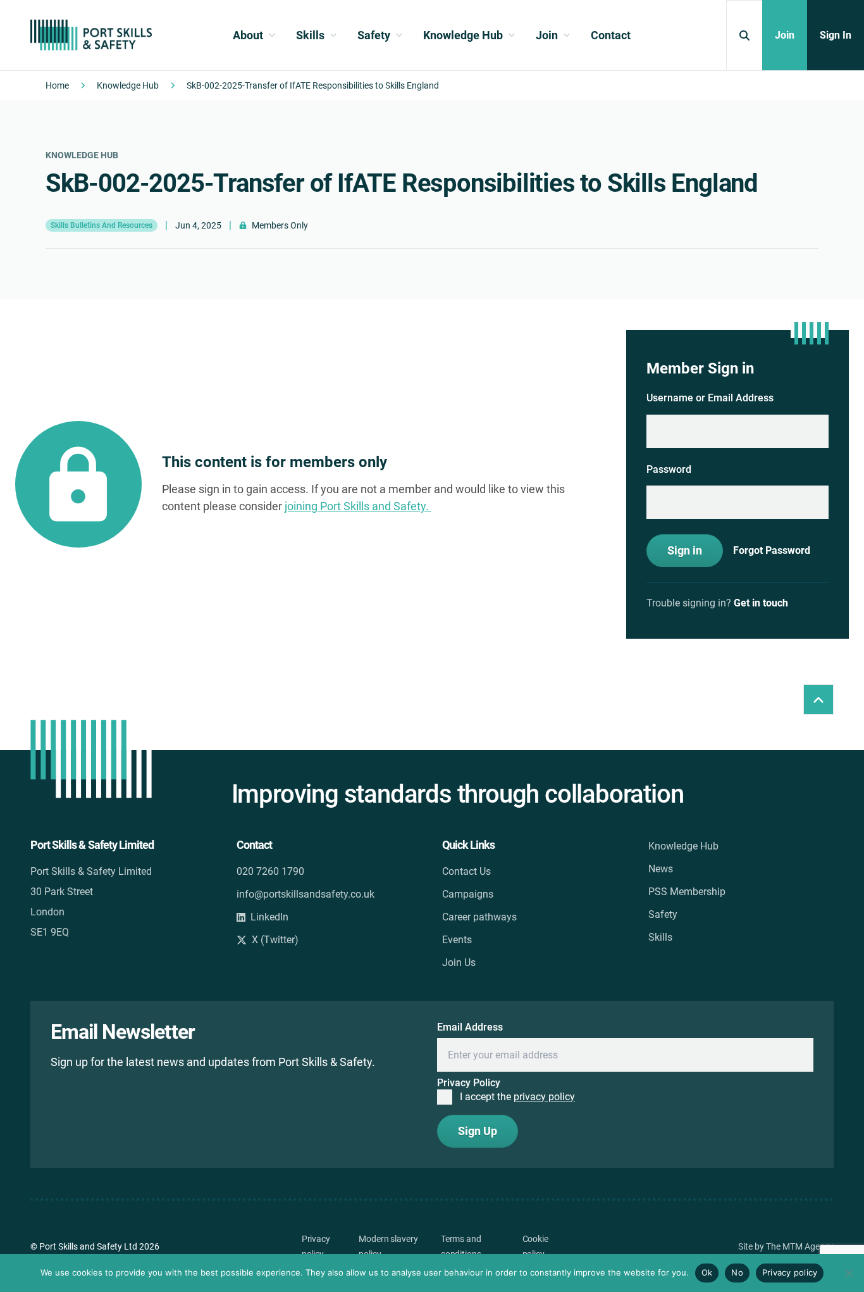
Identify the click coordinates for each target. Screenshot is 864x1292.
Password (668, 469)
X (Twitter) (275, 940)
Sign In (835, 35)
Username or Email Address (710, 398)
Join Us (459, 962)
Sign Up (477, 1131)
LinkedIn (269, 917)
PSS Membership (686, 892)
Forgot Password (771, 551)
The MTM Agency (800, 1246)
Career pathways (479, 917)
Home (57, 85)
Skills (660, 937)
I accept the (517, 1097)
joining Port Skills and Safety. (358, 506)
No (737, 1272)
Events (457, 940)
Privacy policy (790, 1272)
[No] (848, 1273)
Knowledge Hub (128, 85)
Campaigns (467, 894)
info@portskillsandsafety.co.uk (305, 894)
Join (784, 35)
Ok (707, 1272)
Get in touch (761, 603)
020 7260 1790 (270, 871)
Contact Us (466, 871)
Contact (611, 35)
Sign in (684, 550)
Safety (662, 914)
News (660, 869)
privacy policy (544, 1097)
